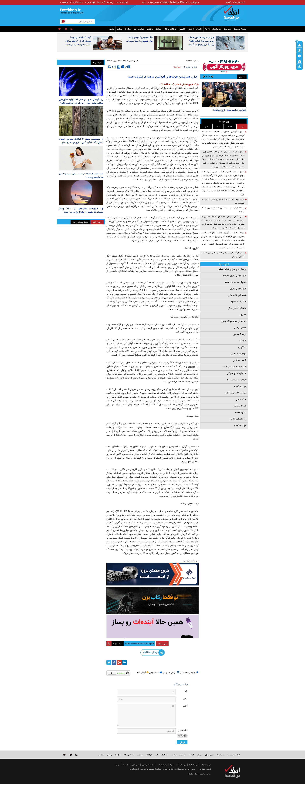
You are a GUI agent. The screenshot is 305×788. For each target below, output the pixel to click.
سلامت (128, 29)
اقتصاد (199, 29)
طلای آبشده (240, 412)
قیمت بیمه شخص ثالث (234, 367)
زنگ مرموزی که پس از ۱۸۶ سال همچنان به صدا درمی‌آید (139, 39)
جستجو (125, 764)
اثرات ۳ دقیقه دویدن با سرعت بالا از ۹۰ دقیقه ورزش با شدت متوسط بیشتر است (78, 41)
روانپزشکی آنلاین (238, 419)
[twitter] (59, 29)
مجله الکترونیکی (148, 764)
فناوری (182, 29)
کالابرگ (242, 341)
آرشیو (117, 764)
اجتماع (191, 29)
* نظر (185, 706)
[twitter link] (64, 755)
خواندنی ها (139, 29)
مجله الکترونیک (76, 2)
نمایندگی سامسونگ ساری (233, 321)
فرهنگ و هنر (170, 29)
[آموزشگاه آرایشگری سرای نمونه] (152, 626)
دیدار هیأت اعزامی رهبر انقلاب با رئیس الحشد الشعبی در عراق (223, 254)
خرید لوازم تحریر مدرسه (234, 275)
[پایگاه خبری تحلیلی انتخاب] (234, 14)
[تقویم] (299, 61)
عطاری (243, 315)
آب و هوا (101, 2)
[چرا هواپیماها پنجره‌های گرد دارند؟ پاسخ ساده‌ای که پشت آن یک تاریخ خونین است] (81, 192)
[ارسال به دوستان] (113, 66)
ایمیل (185, 698)
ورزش (150, 29)
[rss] (71, 29)
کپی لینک (162, 644)
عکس (111, 29)
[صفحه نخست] (299, 45)
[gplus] (119, 662)
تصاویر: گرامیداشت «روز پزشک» (229, 110)
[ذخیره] (118, 67)
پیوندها (110, 2)
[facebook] (114, 662)
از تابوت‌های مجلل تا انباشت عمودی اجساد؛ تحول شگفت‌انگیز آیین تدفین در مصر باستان (81, 140)
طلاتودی (242, 347)
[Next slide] (204, 76)
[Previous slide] (212, 76)
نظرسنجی (64, 2)
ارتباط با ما (193, 764)
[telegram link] (70, 755)
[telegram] (66, 29)
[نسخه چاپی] (109, 66)
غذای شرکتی (240, 328)
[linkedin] (124, 662)
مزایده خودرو (240, 386)
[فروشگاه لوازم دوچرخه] (152, 600)
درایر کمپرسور (239, 334)
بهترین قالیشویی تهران (235, 393)
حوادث (158, 29)
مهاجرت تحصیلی (238, 354)
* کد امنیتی (182, 730)
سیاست (227, 29)
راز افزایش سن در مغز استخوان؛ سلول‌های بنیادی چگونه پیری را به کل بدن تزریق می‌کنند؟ (81, 101)
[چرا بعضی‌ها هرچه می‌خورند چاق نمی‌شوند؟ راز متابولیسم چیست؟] (81, 158)
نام (186, 691)
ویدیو (119, 29)
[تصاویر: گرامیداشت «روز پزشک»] (224, 94)
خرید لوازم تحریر (238, 289)
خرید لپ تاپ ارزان (237, 295)
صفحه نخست (240, 29)
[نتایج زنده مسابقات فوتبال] (299, 66)
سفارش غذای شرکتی (236, 373)
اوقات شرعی (90, 2)
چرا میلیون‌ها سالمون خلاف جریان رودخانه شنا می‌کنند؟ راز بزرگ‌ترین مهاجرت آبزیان (201, 41)
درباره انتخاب (205, 764)
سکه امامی (241, 399)
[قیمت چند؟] (299, 50)
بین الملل (216, 29)
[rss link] (76, 755)
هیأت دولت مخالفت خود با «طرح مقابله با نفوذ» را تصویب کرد (223, 201)
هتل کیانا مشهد (238, 302)
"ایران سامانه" (193, 773)
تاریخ (207, 29)
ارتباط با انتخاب (122, 2)
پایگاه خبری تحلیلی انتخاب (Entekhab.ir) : (179, 84)
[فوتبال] (299, 55)
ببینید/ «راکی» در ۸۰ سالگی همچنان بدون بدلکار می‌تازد (223, 209)
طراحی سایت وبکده (236, 380)
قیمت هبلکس (239, 360)
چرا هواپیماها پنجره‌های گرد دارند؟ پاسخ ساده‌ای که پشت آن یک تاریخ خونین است (81, 210)
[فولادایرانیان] (152, 574)
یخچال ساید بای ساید (235, 282)
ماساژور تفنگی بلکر (237, 308)
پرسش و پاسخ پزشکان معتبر (232, 269)
